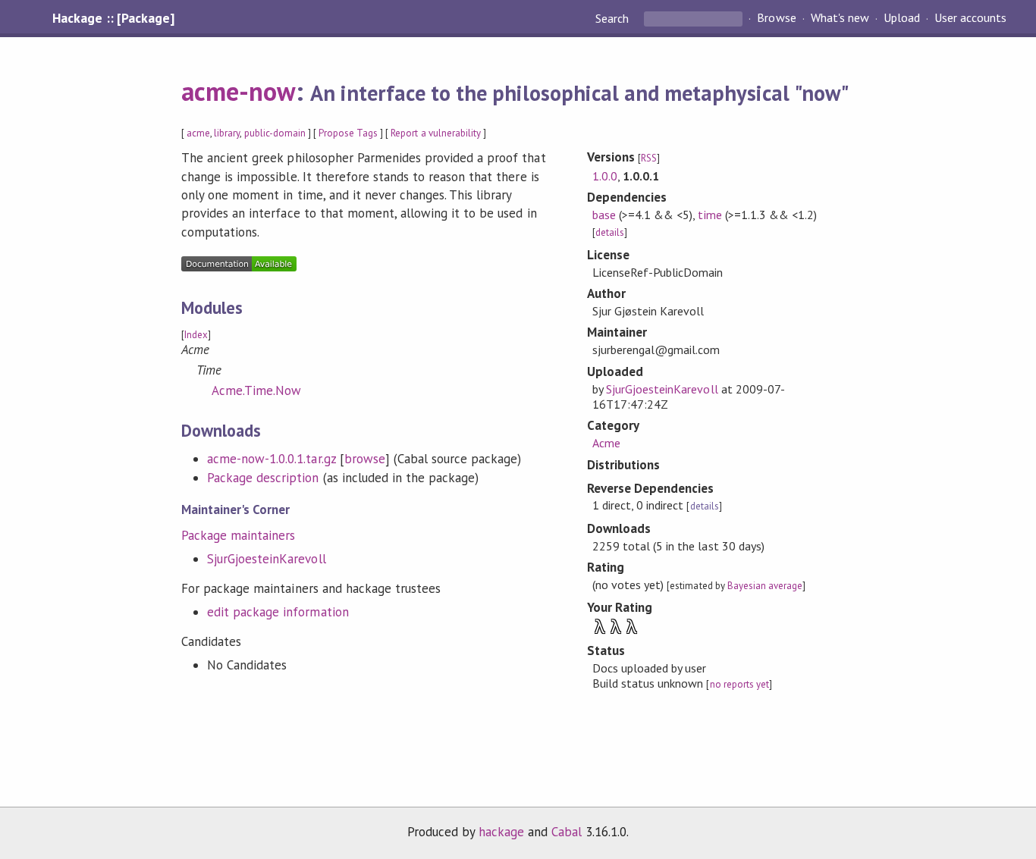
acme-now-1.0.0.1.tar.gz (271, 458)
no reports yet (739, 684)
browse (364, 458)
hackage (501, 831)
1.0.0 (604, 175)
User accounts (970, 18)
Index (196, 334)
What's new (840, 18)
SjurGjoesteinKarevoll (266, 558)
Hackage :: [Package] (113, 18)
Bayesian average (764, 585)
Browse (776, 18)
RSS (649, 158)
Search (613, 18)
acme (198, 133)
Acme (606, 442)
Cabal (566, 831)
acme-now (238, 91)
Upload (902, 18)
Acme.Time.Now (256, 390)
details (609, 232)
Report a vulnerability (436, 133)
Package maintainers (238, 535)
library (227, 133)
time (709, 214)
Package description (263, 477)
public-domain (275, 133)
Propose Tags (348, 133)
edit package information (278, 611)
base (604, 214)
